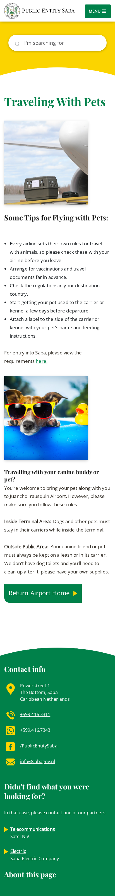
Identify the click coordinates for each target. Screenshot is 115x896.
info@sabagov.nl (37, 761)
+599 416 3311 (35, 714)
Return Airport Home (40, 593)
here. (41, 361)
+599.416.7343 (35, 730)
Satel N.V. (32, 832)
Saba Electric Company (34, 855)
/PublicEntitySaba (39, 746)
